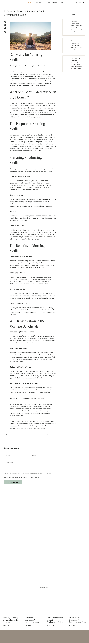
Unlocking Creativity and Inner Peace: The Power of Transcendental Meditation (10, 620)
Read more (6, 625)
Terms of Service (44, 473)
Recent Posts (44, 587)
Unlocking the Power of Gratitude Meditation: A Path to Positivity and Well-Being (55, 620)
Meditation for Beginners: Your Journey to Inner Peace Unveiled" (77, 620)
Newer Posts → (51, 435)
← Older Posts (8, 435)
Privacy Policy (34, 473)
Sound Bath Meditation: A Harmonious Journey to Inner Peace (33, 620)
